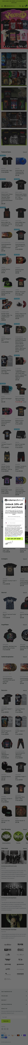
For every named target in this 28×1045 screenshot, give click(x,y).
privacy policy (14, 536)
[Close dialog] (23, 498)
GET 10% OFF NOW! (14, 538)
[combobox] (7, 523)
